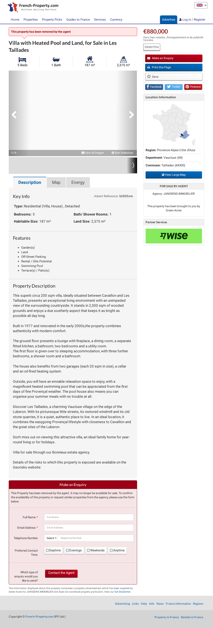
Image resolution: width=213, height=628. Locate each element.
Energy (78, 182)
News (160, 603)
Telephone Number (26, 538)
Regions (198, 603)
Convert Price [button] (152, 47)
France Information (178, 603)
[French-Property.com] (32, 7)
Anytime (119, 550)
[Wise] (174, 236)
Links (135, 603)
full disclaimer (122, 591)
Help (144, 603)
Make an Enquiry (162, 58)
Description (29, 182)
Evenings (75, 550)
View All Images (94, 152)
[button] (19, 113)
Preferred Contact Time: (26, 552)
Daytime (55, 550)
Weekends (97, 550)
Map (56, 182)
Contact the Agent (61, 573)
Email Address (26, 527)
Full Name (29, 517)
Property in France (167, 617)
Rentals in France (192, 617)
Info (151, 603)
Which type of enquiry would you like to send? (26, 576)
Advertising (122, 603)
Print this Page (161, 67)
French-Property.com (39, 616)
